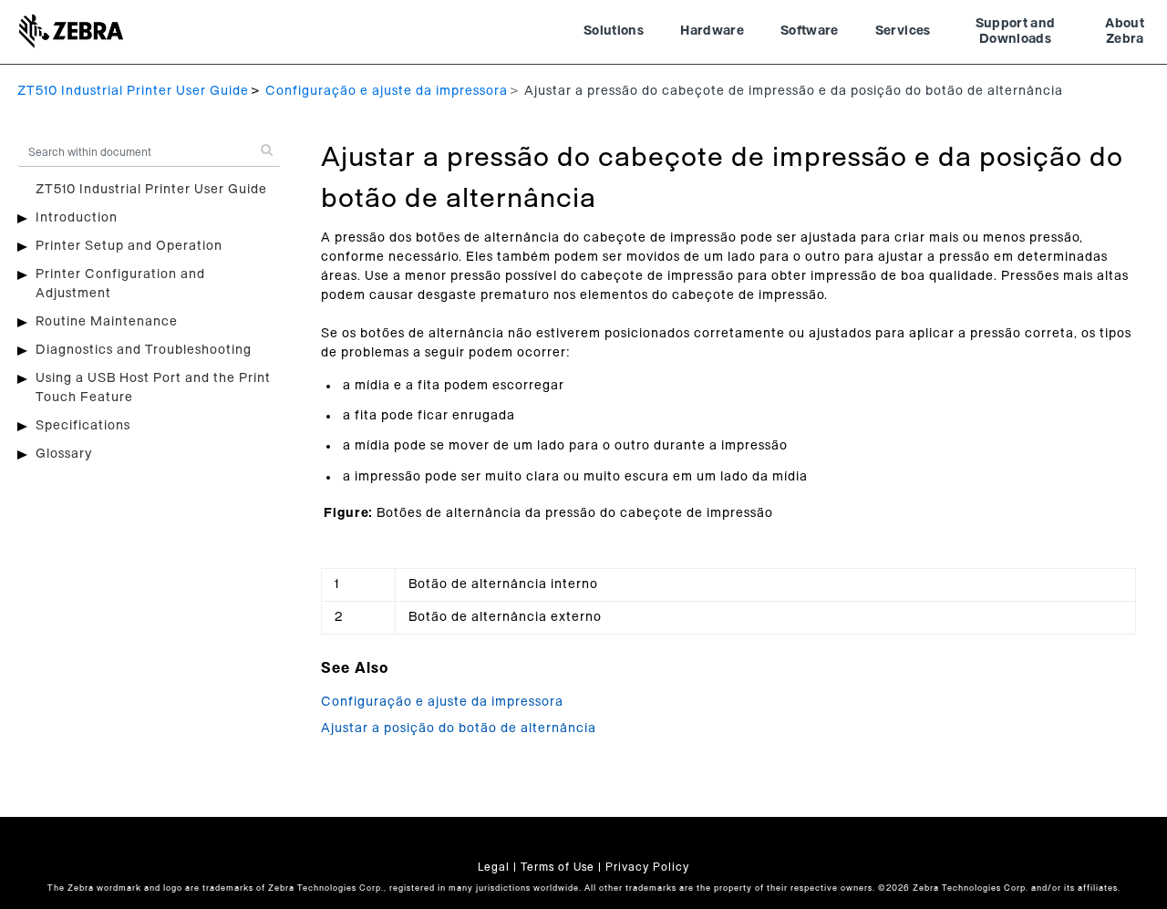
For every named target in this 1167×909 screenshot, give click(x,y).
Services (903, 31)
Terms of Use (557, 867)
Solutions (614, 31)
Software (809, 31)
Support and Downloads (1016, 31)
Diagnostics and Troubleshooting (144, 350)
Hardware (712, 31)
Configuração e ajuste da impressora (386, 91)
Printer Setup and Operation (129, 246)
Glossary (64, 454)
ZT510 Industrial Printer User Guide (133, 91)
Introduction (77, 218)
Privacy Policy (647, 867)
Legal (494, 867)
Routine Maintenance (107, 321)
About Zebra (1124, 31)
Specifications (83, 425)
